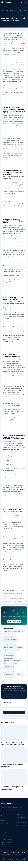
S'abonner (14, 712)
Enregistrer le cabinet (20, 822)
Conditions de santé (9, 636)
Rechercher (10, 859)
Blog (7, 10)
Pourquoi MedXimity (20, 817)
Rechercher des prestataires (14, 695)
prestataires (24, 859)
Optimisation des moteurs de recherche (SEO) (13, 10)
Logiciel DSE (15, 650)
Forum (17, 859)
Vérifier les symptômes (14, 621)
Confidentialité (17, 854)
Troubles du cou (8, 679)
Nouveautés (18, 820)
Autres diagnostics (8, 634)
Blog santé (3, 820)
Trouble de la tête (8, 674)
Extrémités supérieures (9, 644)
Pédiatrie (6, 663)
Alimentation (7, 631)
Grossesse (20, 647)
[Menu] (25, 2)
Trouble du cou (20, 674)
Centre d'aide (4, 823)
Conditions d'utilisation (6, 839)
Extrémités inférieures (9, 642)
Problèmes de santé (9, 666)
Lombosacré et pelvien (9, 652)
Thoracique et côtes (9, 669)
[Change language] (21, 2)
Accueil (3, 859)
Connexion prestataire (20, 825)
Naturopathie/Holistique (10, 658)
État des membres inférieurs (10, 639)
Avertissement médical (6, 847)
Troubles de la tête (9, 677)
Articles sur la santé (18, 631)
